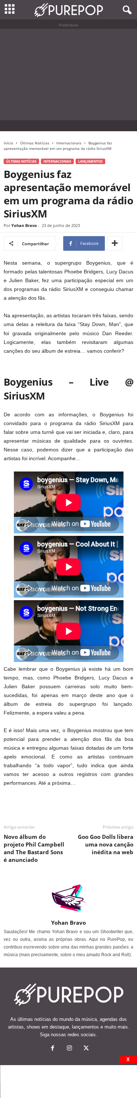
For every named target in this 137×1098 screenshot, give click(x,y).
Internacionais (68, 142)
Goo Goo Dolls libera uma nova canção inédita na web (105, 844)
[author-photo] (68, 898)
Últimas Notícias (34, 142)
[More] (114, 243)
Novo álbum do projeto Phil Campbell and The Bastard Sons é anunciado (34, 848)
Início (8, 142)
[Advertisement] (68, 74)
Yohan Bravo (24, 225)
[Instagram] (69, 1049)
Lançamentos (90, 161)
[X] (85, 1049)
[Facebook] (52, 1049)
